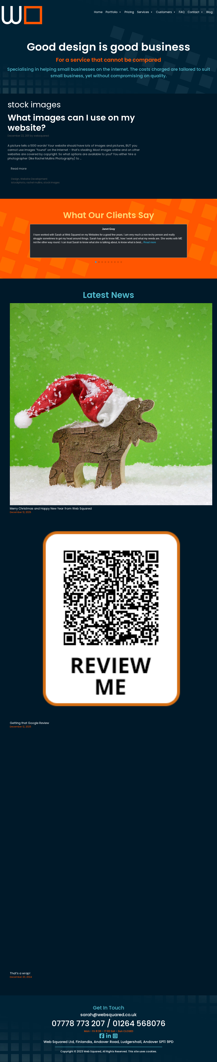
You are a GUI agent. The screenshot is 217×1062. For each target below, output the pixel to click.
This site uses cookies (142, 1051)
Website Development (33, 179)
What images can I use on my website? (71, 123)
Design (15, 179)
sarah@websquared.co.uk (108, 1015)
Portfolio (112, 12)
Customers (164, 12)
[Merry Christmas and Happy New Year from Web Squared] (111, 404)
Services (143, 12)
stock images (52, 182)
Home (98, 12)
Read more (19, 169)
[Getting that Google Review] (111, 619)
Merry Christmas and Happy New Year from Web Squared (51, 508)
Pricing (129, 12)
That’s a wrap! (20, 973)
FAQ (181, 12)
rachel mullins (34, 182)
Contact (193, 12)
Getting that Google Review (29, 723)
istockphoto (18, 182)
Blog (209, 12)
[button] (96, 262)
